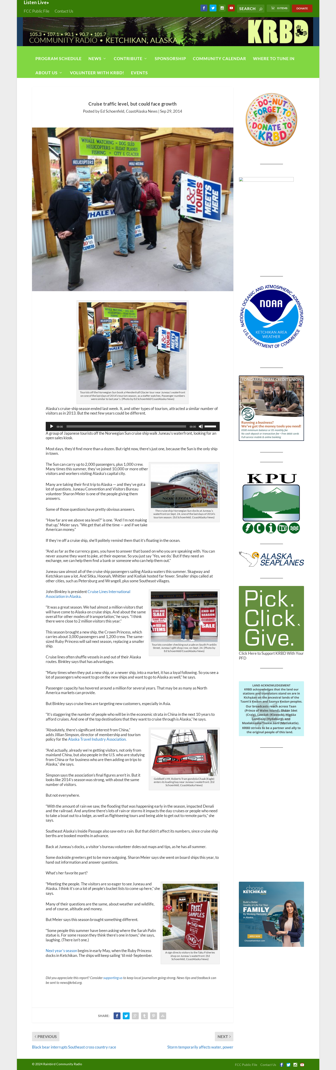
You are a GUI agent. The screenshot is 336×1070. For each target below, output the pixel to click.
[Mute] (201, 426)
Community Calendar (219, 58)
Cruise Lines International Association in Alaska (88, 594)
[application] (133, 426)
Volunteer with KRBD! (97, 72)
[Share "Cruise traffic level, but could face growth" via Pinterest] (153, 1015)
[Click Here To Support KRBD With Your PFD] (271, 618)
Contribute (128, 58)
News (94, 58)
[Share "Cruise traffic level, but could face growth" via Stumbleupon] (162, 1015)
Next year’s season (61, 950)
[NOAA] (271, 316)
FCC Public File (36, 11)
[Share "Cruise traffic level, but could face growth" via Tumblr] (144, 1015)
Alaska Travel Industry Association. (97, 739)
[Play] (51, 426)
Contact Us (64, 11)
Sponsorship (170, 58)
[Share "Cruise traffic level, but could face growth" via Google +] (135, 1015)
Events (139, 72)
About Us (46, 72)
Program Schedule (58, 58)
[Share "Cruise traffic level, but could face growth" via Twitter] (126, 1015)
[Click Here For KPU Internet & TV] (271, 503)
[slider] (211, 426)
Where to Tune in (274, 58)
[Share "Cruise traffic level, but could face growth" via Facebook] (117, 1015)
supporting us (113, 978)
